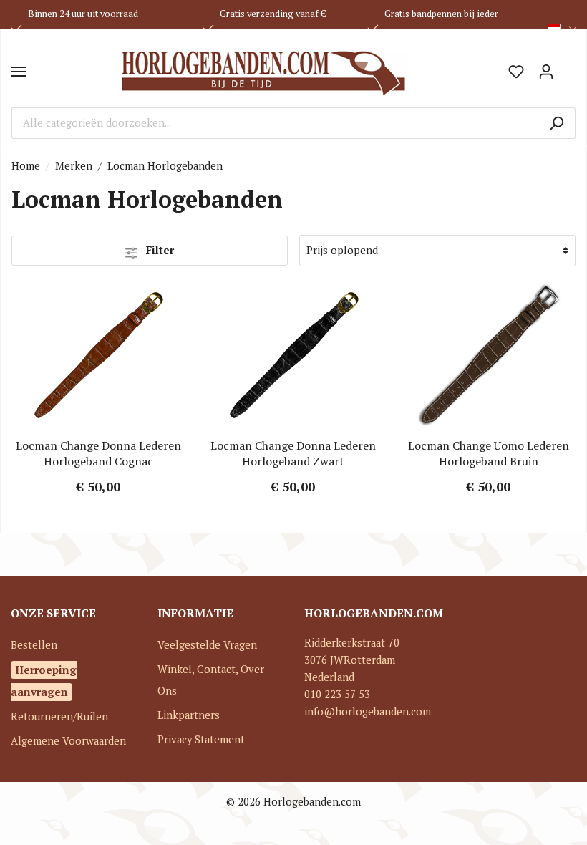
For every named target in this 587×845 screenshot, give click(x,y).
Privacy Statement (201, 739)
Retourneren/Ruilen (59, 716)
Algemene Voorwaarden (68, 741)
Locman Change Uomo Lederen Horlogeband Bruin (488, 453)
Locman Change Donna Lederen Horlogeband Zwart (293, 453)
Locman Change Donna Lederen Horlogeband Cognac (98, 453)
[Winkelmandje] (568, 66)
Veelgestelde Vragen (207, 645)
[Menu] (18, 72)
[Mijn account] (546, 71)
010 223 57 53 (337, 694)
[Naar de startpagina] (263, 71)
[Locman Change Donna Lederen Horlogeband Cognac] (98, 355)
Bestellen (34, 645)
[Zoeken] (557, 123)
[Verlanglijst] (516, 71)
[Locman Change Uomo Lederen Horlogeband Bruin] (489, 355)
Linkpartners (188, 715)
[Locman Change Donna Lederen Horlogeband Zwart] (294, 355)
